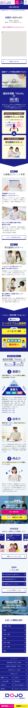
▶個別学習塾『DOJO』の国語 (8, 408)
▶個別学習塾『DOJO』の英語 (8, 410)
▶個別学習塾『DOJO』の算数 (8, 412)
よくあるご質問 (4, 681)
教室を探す (17, 681)
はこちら (7, 706)
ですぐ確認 (11, 330)
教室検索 (21, 3)
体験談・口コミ (4, 677)
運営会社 (3, 688)
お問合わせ (17, 3)
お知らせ (17, 677)
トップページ (14, 658)
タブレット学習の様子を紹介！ (14, 237)
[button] (2, 546)
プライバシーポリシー (20, 688)
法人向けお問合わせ (19, 685)
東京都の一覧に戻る (14, 61)
